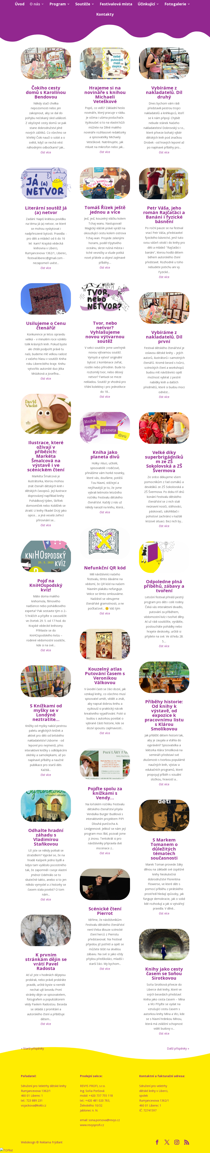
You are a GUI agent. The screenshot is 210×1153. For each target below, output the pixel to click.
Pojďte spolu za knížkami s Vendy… (105, 793)
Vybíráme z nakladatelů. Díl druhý (164, 92)
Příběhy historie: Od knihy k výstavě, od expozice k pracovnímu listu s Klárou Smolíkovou (164, 715)
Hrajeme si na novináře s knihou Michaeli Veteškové (105, 94)
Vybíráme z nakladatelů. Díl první (164, 336)
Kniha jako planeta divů (104, 454)
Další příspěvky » (178, 1048)
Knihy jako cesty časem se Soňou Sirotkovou (164, 973)
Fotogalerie (175, 4)
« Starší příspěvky (32, 1048)
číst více (46, 152)
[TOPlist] (6, 1150)
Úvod (19, 4)
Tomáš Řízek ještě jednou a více (105, 209)
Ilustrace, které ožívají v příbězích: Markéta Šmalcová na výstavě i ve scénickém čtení (45, 456)
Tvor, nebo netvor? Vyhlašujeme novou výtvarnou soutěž (104, 332)
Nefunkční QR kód (105, 567)
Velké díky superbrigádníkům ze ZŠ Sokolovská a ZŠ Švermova (164, 461)
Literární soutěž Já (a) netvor (46, 210)
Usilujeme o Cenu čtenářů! (46, 325)
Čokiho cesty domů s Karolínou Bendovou (46, 92)
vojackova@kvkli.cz (33, 1105)
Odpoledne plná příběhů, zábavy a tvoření (164, 585)
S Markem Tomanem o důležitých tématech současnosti (164, 849)
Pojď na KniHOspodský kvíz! (45, 585)
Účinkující (146, 4)
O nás (35, 4)
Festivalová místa (116, 4)
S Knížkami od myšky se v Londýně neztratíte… (46, 712)
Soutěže (82, 4)
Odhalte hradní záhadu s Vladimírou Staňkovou (45, 837)
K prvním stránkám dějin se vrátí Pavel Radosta (46, 961)
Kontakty (105, 15)
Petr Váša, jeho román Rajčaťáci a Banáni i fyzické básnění (164, 214)
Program (57, 4)
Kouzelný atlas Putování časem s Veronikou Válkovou (105, 675)
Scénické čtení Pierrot (105, 910)
